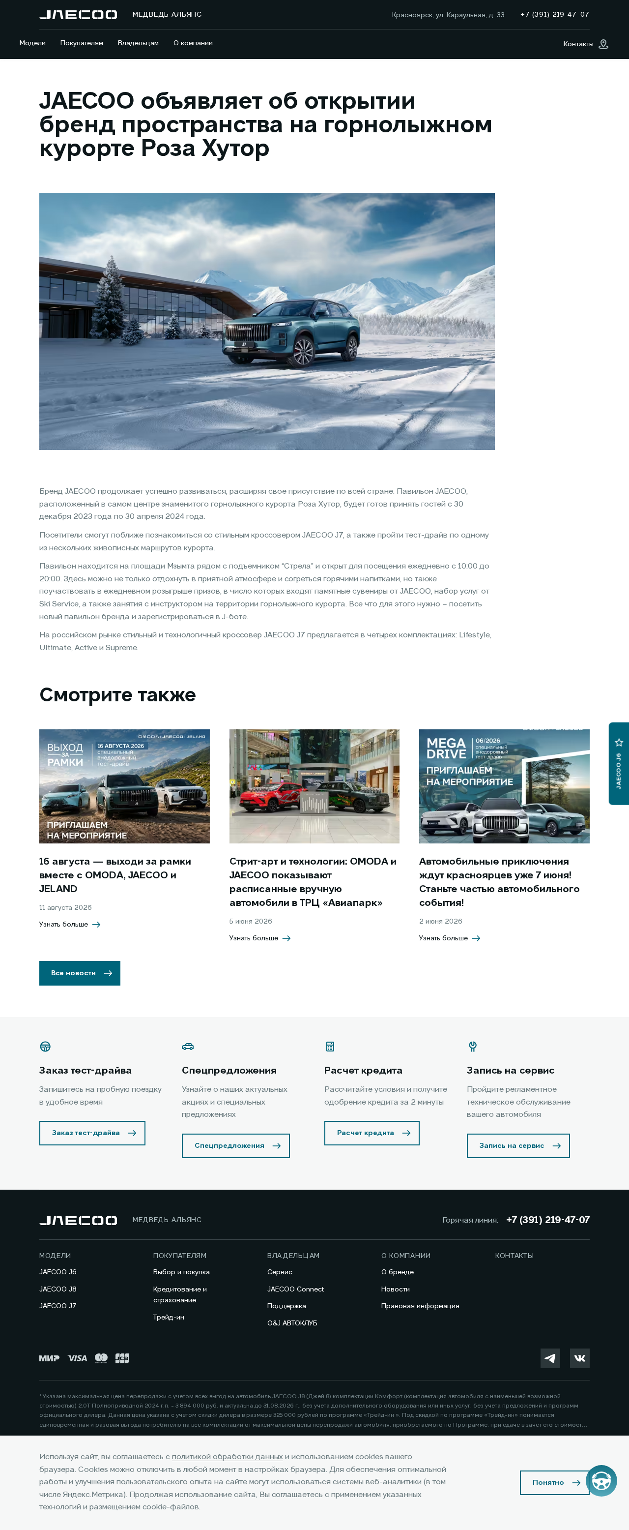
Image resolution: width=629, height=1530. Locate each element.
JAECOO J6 (58, 1272)
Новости (395, 1289)
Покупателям (81, 43)
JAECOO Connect (295, 1289)
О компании (193, 43)
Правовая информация (420, 1306)
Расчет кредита (365, 1133)
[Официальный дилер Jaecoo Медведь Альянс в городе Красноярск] (78, 14)
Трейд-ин (168, 1317)
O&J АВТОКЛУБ (292, 1323)
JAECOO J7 (58, 1306)
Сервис (279, 1272)
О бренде (397, 1272)
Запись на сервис (512, 1145)
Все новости (73, 973)
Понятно (548, 1482)
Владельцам (138, 43)
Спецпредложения (229, 1145)
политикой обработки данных (227, 1457)
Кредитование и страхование (180, 1295)
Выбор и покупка (181, 1272)
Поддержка (286, 1306)
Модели (33, 43)
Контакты (514, 1256)
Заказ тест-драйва (86, 1133)
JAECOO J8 (58, 1289)
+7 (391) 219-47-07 (548, 1221)
